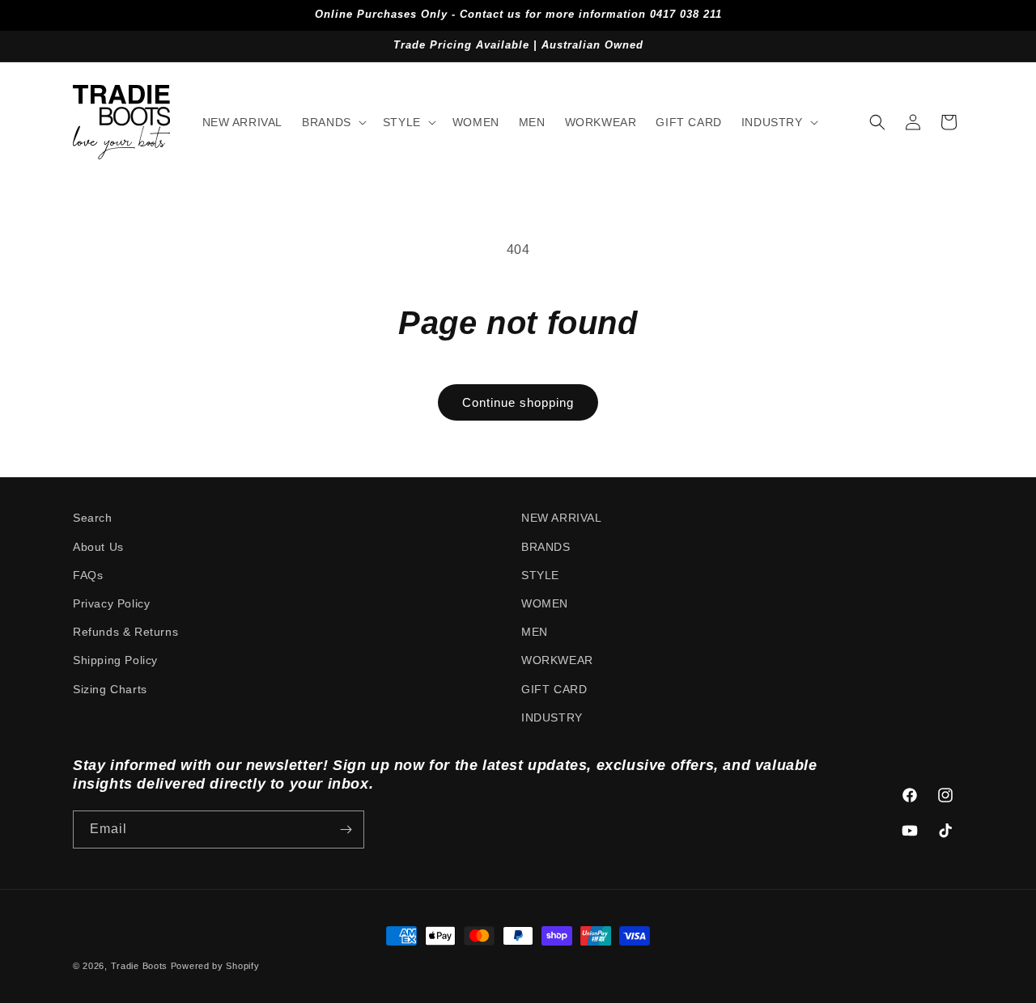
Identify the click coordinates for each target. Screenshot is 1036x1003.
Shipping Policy (115, 660)
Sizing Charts (110, 689)
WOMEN (544, 603)
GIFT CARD (554, 689)
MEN (534, 631)
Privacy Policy (111, 603)
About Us (98, 546)
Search (93, 517)
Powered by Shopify (215, 966)
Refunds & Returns (125, 631)
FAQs (88, 575)
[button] (332, 122)
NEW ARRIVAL (561, 517)
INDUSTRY (552, 717)
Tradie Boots (139, 966)
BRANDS (546, 546)
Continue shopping (518, 402)
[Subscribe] (345, 829)
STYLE (540, 575)
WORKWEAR (557, 660)
